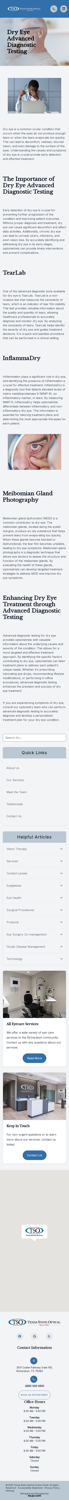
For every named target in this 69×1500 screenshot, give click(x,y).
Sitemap (10, 1490)
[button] (3, 9)
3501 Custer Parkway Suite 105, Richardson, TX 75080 (34, 1369)
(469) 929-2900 (34, 1385)
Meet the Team (16, 792)
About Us (12, 768)
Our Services (15, 780)
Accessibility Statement (30, 1488)
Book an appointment (34, 1395)
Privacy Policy (52, 1488)
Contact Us (13, 816)
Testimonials (14, 804)
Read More (34, 1058)
